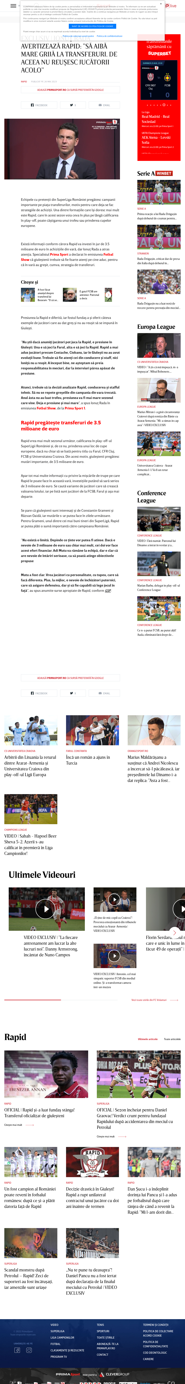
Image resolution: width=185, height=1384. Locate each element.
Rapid (24, 81)
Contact (102, 1354)
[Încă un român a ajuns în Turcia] (92, 730)
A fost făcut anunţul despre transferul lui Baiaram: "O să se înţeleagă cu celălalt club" (47, 295)
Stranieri (143, 253)
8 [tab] (170, 105)
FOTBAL (55, 1344)
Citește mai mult (13, 1124)
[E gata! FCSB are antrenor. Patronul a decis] (70, 295)
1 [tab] (147, 105)
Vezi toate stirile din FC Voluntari (149, 999)
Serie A (141, 208)
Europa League (146, 406)
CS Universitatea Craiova (152, 361)
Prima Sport (68, 1374)
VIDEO (54, 1324)
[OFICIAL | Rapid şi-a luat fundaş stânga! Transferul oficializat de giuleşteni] (46, 1074)
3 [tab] (154, 105)
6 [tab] (164, 105)
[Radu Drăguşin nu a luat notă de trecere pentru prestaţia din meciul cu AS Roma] (159, 282)
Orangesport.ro (138, 750)
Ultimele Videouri (42, 874)
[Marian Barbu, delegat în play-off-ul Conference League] (159, 564)
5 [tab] (160, 105)
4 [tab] (157, 105)
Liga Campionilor (62, 1337)
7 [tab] (167, 104)
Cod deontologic (155, 1352)
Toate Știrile (105, 1337)
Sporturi (103, 1331)
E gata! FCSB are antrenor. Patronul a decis (89, 295)
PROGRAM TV (59, 1356)
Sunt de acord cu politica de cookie (92, 26)
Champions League (15, 829)
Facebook (17, 1350)
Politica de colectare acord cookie (78, 36)
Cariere (148, 1359)
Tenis (100, 1324)
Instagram (29, 1350)
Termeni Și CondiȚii (155, 1324)
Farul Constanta (76, 750)
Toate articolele (172, 1039)
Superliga (103, 1103)
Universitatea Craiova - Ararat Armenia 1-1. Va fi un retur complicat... (154, 470)
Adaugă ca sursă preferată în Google (70, 89)
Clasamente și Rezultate (67, 1350)
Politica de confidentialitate (109, 36)
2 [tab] (150, 105)
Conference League (149, 535)
